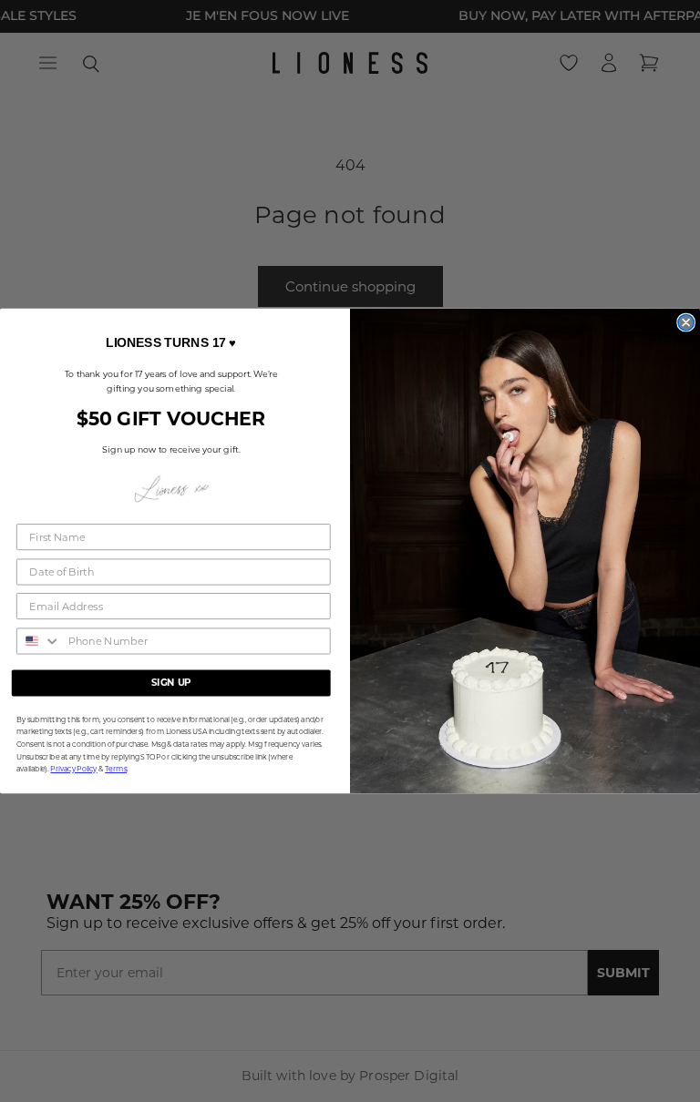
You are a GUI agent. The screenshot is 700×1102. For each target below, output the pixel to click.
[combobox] (39, 640)
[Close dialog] (686, 323)
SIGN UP (171, 683)
